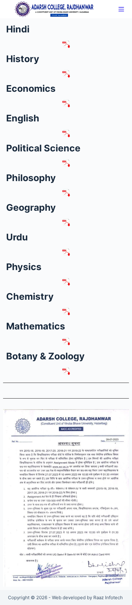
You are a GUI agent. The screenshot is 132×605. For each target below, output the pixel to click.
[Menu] (121, 9)
